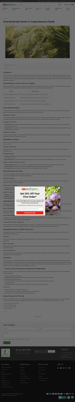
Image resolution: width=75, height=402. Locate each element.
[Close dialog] (59, 188)
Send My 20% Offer (30, 213)
